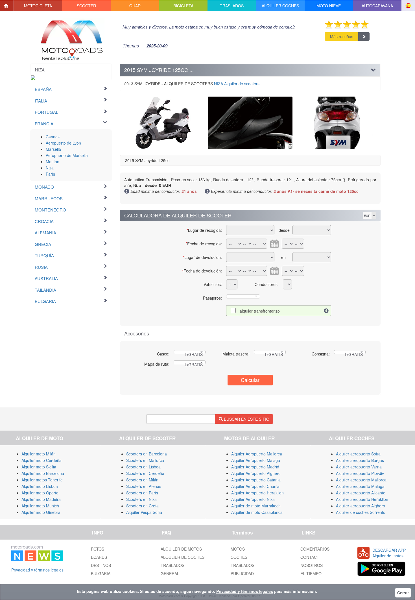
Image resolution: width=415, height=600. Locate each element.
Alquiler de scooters (236, 83)
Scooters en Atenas (143, 486)
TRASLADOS (172, 565)
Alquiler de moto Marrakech (256, 506)
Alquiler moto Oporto (39, 493)
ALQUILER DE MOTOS (181, 549)
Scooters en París (142, 493)
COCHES (239, 557)
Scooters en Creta (142, 506)
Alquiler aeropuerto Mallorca (361, 480)
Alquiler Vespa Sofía (144, 512)
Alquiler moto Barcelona (42, 473)
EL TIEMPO (311, 573)
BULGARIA (100, 573)
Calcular (250, 379)
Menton (52, 161)
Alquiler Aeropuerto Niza (253, 499)
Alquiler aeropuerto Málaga (360, 486)
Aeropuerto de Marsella (67, 155)
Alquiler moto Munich (40, 506)
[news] (37, 552)
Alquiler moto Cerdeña (41, 460)
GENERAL (170, 573)
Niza (50, 168)
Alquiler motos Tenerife (42, 480)
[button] (38, 5)
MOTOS (238, 549)
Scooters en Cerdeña (145, 473)
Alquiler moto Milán (38, 454)
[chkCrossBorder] (326, 310)
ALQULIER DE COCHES (182, 557)
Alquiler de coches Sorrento (360, 512)
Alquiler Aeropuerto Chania (255, 486)
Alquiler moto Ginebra (40, 512)
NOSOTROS (311, 565)
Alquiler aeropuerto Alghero (360, 506)
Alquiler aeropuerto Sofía (358, 454)
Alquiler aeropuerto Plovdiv (360, 473)
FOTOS (97, 549)
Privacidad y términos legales (37, 570)
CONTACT (309, 557)
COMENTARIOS (314, 549)
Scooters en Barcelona (146, 454)
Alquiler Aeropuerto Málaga (255, 460)
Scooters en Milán (142, 480)
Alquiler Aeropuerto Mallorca (256, 454)
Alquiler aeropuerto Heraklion (362, 499)
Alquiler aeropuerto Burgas (360, 460)
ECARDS (99, 557)
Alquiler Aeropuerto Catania (256, 480)
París (50, 174)
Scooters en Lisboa (143, 467)
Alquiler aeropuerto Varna (359, 467)
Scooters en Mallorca (145, 460)
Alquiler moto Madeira (41, 499)
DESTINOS (101, 565)
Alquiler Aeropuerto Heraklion (257, 493)
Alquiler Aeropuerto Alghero (256, 473)
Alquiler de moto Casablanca (257, 512)
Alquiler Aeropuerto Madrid (255, 467)
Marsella (53, 149)
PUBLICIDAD (242, 573)
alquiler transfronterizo (260, 311)
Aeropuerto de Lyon (63, 143)
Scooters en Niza (141, 499)
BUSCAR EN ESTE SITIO (246, 419)
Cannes (53, 136)
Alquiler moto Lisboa (39, 486)
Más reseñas (341, 36)
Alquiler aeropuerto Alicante (360, 493)
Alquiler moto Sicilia (38, 467)
